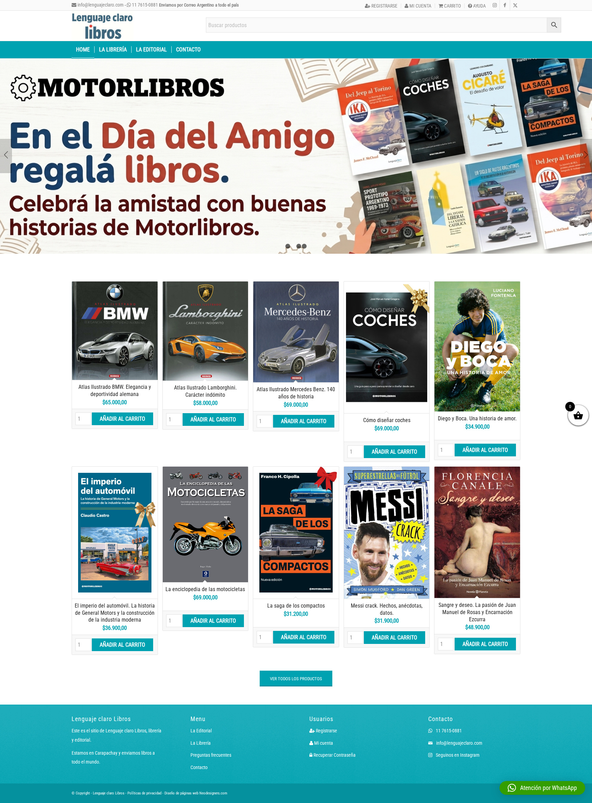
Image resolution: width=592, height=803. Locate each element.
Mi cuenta (419, 6)
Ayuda (479, 6)
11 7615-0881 (144, 5)
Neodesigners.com (213, 767)
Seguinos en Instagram (457, 729)
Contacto (199, 741)
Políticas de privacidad (144, 767)
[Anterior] (6, 143)
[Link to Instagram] (495, 5)
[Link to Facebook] (505, 5)
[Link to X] (515, 5)
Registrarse (383, 6)
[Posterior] (586, 143)
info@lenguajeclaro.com (100, 5)
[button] (542, 788)
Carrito (452, 6)
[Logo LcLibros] (102, 26)
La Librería (200, 717)
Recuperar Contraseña (334, 729)
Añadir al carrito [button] (122, 393)
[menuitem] (381, 5)
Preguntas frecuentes (210, 729)
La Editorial (201, 705)
